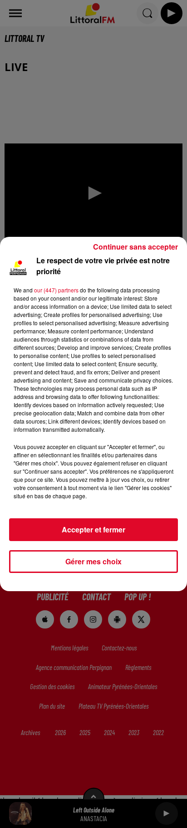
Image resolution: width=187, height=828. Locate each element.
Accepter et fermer (93, 529)
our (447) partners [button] (56, 290)
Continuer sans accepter (135, 246)
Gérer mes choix (93, 561)
